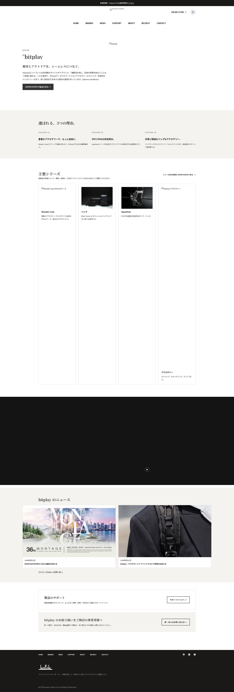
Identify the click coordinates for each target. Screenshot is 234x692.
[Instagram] (195, 654)
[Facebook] (184, 654)
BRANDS (89, 23)
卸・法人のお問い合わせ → (176, 622)
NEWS (103, 23)
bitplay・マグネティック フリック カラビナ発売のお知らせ (143, 564)
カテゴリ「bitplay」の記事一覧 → (50, 572)
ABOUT (131, 23)
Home (76, 23)
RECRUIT (146, 23)
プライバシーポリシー (188, 687)
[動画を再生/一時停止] (147, 469)
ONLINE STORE (177, 12)
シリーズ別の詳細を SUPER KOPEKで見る (178, 174)
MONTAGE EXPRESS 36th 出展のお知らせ (41, 564)
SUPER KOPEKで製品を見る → (38, 87)
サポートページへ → (178, 599)
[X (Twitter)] (189, 654)
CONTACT (161, 23)
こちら (131, 3)
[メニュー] (193, 12)
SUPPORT (116, 23)
